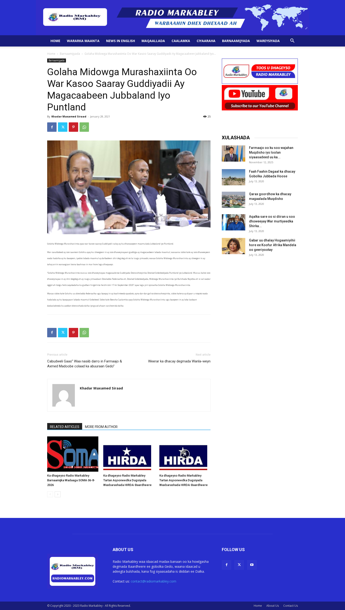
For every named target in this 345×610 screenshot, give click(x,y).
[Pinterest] (73, 127)
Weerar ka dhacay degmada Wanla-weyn (179, 361)
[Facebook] (52, 127)
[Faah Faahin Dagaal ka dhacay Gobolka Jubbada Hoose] (233, 177)
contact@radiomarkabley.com (153, 581)
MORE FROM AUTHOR (101, 427)
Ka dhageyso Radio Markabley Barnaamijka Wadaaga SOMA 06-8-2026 (71, 480)
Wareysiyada (268, 41)
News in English (120, 41)
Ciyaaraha (206, 41)
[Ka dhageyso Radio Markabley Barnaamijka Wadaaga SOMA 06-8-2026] (72, 454)
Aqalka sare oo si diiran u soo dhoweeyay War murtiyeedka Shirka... (272, 221)
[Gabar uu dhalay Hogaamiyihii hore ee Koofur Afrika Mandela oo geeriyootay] (233, 246)
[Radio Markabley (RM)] (172, 17)
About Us (272, 606)
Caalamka (181, 41)
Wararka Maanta (83, 41)
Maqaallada (153, 41)
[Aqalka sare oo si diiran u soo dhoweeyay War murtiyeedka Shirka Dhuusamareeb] (233, 222)
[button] (292, 41)
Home (55, 41)
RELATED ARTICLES (64, 427)
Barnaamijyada (236, 41)
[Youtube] (252, 565)
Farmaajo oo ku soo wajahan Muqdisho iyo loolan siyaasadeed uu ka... (271, 152)
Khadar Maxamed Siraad (68, 116)
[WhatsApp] (84, 127)
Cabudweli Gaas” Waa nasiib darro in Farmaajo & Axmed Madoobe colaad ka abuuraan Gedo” (84, 363)
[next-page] (58, 494)
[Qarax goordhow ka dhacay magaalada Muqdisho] (233, 200)
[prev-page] (50, 494)
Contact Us (290, 606)
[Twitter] (62, 127)
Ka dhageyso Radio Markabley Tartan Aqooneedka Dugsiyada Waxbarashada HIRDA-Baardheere (127, 480)
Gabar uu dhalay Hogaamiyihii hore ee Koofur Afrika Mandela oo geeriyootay (272, 245)
